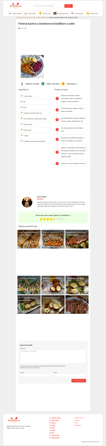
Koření (53, 428)
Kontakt (76, 420)
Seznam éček (94, 13)
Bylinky (53, 425)
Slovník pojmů (79, 13)
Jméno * (22, 372)
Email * (55, 372)
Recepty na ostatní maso (42, 17)
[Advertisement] (53, 42)
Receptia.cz (19, 17)
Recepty (24, 17)
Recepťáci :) (40, 199)
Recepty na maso (31, 17)
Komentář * (23, 348)
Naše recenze (32, 13)
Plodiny (53, 423)
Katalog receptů (17, 13)
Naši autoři (77, 425)
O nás (76, 423)
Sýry (52, 433)
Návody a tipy (47, 13)
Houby (53, 430)
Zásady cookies (79, 418)
